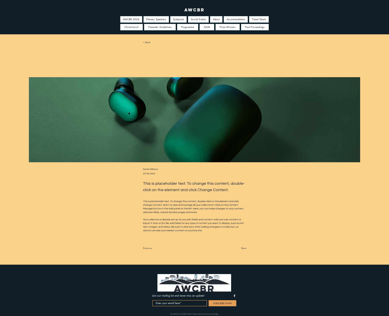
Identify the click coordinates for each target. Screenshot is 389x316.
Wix (216, 314)
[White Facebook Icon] (234, 296)
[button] (153, 42)
